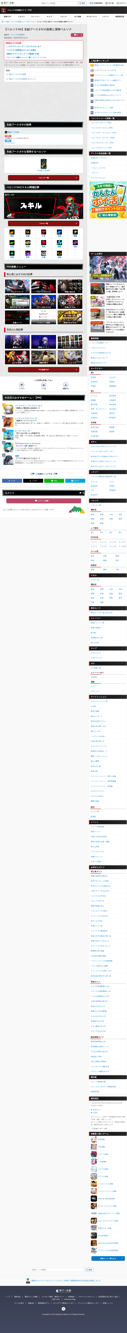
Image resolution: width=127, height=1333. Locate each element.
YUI (92, 490)
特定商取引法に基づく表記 (108, 1297)
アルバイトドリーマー (99, 746)
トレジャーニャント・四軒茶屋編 (103, 781)
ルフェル (94, 396)
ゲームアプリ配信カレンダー (63, 1303)
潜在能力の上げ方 (97, 1021)
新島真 (111, 427)
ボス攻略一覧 (96, 668)
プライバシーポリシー (87, 1297)
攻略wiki (31, 1303)
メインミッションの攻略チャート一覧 (109, 75)
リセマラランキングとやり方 (105, 70)
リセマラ (21, 17)
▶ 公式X (94, 1112)
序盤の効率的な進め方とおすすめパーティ (110, 101)
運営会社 (17, 1297)
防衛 (92, 560)
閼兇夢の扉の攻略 (97, 951)
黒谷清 (111, 413)
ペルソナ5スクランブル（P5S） (103, 143)
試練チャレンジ (97, 857)
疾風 (101, 519)
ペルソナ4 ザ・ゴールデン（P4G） (104, 133)
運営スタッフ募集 (31, 1297)
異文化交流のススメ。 (99, 721)
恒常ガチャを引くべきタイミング (103, 466)
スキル (33, 22)
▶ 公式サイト (96, 1110)
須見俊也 (94, 413)
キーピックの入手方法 (99, 916)
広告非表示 (98, 3)
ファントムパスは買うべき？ (102, 971)
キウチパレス (91, 17)
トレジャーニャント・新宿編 (102, 786)
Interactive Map (69, 1299)
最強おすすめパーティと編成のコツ (108, 80)
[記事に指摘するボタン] (65, 384)
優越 (105, 560)
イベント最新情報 (97, 827)
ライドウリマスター (98, 178)
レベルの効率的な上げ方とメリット (108, 95)
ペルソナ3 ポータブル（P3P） (102, 128)
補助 (105, 569)
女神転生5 (94, 163)
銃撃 (101, 514)
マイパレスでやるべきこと (101, 946)
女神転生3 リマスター (99, 158)
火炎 (111, 514)
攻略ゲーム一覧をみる (108, 1258)
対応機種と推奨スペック (100, 1046)
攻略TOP (7, 17)
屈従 (117, 560)
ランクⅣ (122, 542)
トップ (7, 1297)
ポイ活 (111, 3)
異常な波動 (95, 711)
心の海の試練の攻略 (98, 956)
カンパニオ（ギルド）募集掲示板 (103, 1087)
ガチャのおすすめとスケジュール (103, 446)
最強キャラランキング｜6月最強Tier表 (109, 65)
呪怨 (101, 523)
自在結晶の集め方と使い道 (101, 976)
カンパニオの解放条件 (99, 931)
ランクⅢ (112, 542)
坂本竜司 (94, 382)
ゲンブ (93, 686)
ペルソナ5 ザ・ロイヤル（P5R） (103, 138)
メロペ (111, 481)
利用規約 (71, 1297)
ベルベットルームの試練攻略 (102, 961)
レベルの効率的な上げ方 (100, 996)
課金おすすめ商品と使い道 (101, 936)
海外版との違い (97, 1056)
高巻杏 (111, 382)
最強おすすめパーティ (99, 363)
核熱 (120, 519)
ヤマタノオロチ (10, 143)
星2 (120, 532)
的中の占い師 (96, 766)
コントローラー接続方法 (100, 1066)
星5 (92, 532)
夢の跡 (93, 633)
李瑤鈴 (93, 386)
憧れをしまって (97, 716)
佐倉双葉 (94, 432)
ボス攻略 (77, 17)
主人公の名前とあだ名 (99, 1051)
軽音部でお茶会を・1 (99, 751)
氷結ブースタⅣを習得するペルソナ (22, 79)
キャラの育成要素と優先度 (105, 85)
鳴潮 (17, 456)
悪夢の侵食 (95, 801)
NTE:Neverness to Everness (28, 443)
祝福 (92, 523)
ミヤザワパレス (97, 658)
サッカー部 (95, 811)
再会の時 (94, 771)
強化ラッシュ (96, 832)
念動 (111, 519)
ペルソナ (63, 17)
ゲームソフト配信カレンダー (88, 1303)
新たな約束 (95, 847)
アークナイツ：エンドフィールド (28, 406)
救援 (117, 556)
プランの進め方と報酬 (99, 966)
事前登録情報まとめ (98, 1041)
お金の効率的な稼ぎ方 (99, 1001)
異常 (120, 598)
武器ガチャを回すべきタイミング (103, 461)
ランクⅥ (103, 546)
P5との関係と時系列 (98, 1061)
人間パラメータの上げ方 (100, 891)
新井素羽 (112, 396)
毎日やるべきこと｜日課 (104, 108)
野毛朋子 (112, 418)
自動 (101, 602)
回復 (92, 569)
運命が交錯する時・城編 (100, 841)
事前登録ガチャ (43, 1303)
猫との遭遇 (95, 761)
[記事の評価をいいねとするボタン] (43, 384)
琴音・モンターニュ (98, 409)
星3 (110, 532)
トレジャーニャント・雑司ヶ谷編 (103, 776)
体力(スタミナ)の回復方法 (100, 886)
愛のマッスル (96, 731)
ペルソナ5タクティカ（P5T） (102, 148)
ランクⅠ (94, 542)
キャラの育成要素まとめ (100, 986)
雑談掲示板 (119, 17)
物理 (92, 514)
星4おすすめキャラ (98, 1006)
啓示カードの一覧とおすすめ (102, 613)
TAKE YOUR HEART (99, 837)
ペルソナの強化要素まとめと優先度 (108, 90)
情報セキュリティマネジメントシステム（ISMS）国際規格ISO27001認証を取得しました (66, 1281)
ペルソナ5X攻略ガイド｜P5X (19, 10)
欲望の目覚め (96, 628)
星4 (101, 532)
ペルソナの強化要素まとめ (101, 991)
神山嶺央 (112, 404)
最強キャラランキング (99, 358)
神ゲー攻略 (5, 22)
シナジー (105, 17)
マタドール (95, 691)
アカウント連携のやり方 (100, 1071)
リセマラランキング (98, 348)
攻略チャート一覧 (97, 623)
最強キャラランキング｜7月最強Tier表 (23, 54)
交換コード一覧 (97, 926)
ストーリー (35, 17)
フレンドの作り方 (97, 901)
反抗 (92, 556)
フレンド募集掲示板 (98, 1082)
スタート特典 (96, 861)
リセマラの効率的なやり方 (101, 353)
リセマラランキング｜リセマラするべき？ (24, 46)
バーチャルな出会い (98, 736)
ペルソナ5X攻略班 (17, 35)
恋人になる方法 (97, 921)
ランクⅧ (122, 546)
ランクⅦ (112, 546)
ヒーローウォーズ (22, 431)
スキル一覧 (43, 223)
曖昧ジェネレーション (99, 756)
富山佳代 (112, 409)
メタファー (95, 173)
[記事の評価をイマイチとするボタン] (21, 384)
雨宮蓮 (93, 377)
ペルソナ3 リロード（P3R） (101, 123)
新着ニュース (108, 1303)
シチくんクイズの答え (99, 911)
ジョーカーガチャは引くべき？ (102, 451)
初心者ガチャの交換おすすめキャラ (104, 456)
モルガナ (112, 377)
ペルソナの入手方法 (98, 896)
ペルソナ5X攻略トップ (99, 343)
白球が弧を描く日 (97, 741)
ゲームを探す (19, 1303)
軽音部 (93, 816)
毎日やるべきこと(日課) (100, 881)
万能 (117, 569)
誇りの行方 (95, 643)
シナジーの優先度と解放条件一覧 (103, 476)
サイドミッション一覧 (99, 701)
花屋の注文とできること (100, 941)
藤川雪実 (94, 404)
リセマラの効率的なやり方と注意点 (21, 50)
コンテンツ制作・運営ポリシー (53, 1297)
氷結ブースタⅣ (13, 132)
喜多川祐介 (95, 427)
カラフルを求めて (97, 796)
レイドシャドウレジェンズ (26, 418)
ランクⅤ (94, 546)
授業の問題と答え (97, 906)
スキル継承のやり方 (98, 1026)
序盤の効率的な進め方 (99, 876)
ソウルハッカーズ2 (98, 168)
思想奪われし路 (97, 638)
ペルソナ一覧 (43, 178)
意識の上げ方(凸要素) (99, 1011)
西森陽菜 (112, 386)
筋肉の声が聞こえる (98, 726)
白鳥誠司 (112, 400)
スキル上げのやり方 (98, 1016)
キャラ (49, 17)
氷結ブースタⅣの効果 (17, 74)
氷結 (120, 514)
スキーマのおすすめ (98, 1031)
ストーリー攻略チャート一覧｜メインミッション (27, 57)
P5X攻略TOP (44, 370)
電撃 (92, 519)
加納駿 (93, 400)
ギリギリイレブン (97, 791)
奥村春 (111, 432)
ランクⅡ (103, 542)
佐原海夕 (94, 418)
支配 (105, 556)
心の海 (93, 706)
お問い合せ (56, 1299)
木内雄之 (94, 677)
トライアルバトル (97, 851)
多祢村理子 (95, 436)
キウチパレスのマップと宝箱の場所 (108, 112)
